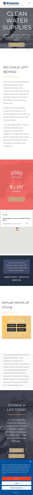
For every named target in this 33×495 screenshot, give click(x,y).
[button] (30, 461)
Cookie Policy (16, 492)
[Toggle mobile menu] (29, 3)
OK (27, 223)
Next (27, 50)
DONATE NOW (16, 335)
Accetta (16, 478)
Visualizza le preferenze (16, 488)
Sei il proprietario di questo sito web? (12, 223)
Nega (16, 483)
